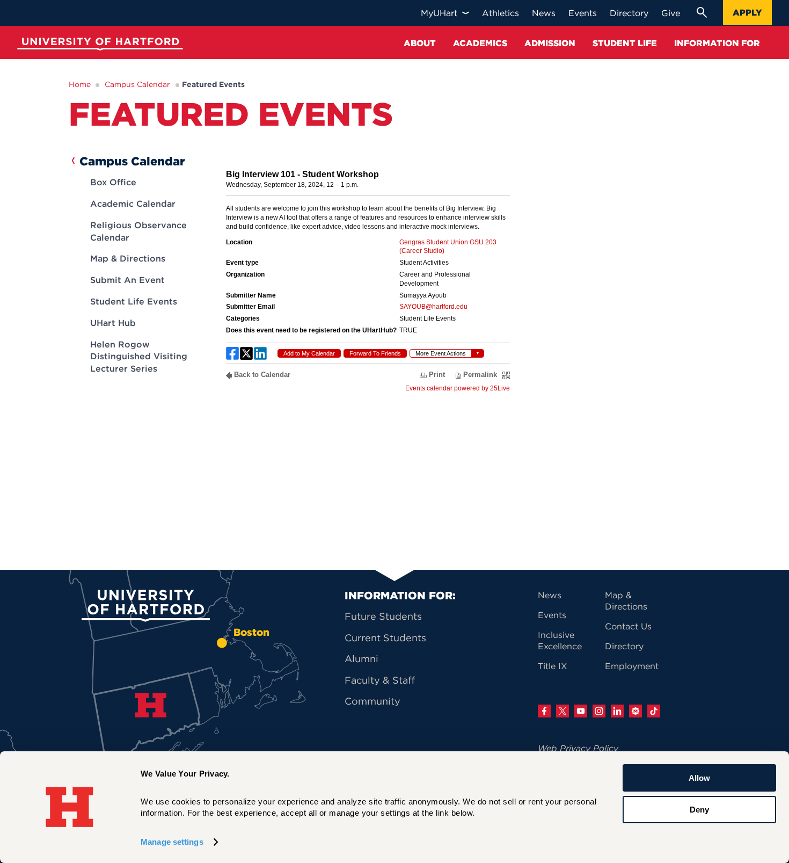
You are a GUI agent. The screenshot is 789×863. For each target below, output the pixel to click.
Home (80, 84)
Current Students (385, 638)
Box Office (113, 182)
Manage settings (172, 841)
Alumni (361, 658)
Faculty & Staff (380, 680)
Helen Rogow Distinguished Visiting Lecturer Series (138, 356)
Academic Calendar (133, 203)
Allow (699, 777)
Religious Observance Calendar (138, 231)
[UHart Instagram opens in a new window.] (599, 711)
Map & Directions (127, 258)
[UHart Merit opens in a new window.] (635, 711)
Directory (624, 646)
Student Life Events (133, 301)
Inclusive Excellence (560, 640)
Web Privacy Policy (578, 748)
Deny (699, 809)
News (549, 595)
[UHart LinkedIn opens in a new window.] (617, 711)
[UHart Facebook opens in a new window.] (544, 711)
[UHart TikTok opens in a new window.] (653, 711)
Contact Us (628, 626)
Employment (632, 666)
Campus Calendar (137, 84)
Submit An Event (127, 279)
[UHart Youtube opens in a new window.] (580, 711)
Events (552, 615)
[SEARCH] (701, 12)
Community (372, 701)
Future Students (383, 616)
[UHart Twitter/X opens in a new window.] (562, 711)
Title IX (552, 666)
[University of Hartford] (97, 45)
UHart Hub (113, 322)
